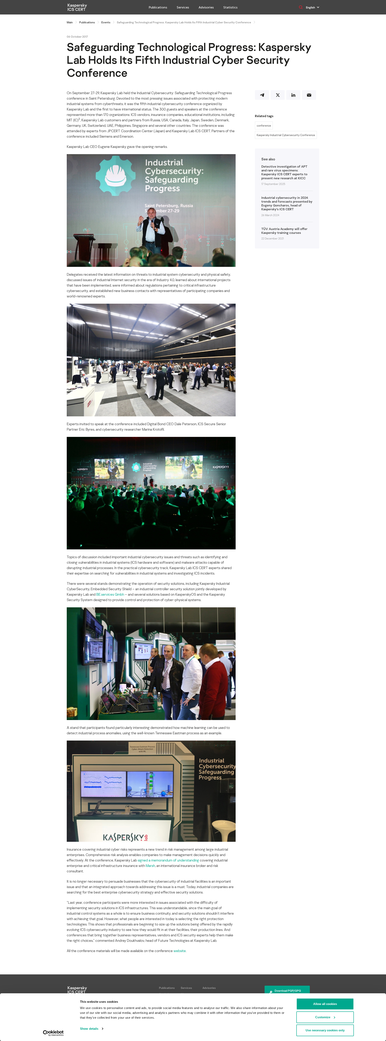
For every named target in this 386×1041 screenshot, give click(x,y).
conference (264, 125)
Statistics (230, 7)
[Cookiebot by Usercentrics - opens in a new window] (53, 1033)
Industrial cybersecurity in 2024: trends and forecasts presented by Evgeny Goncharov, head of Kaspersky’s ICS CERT (286, 203)
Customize (322, 1017)
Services (183, 7)
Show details (89, 1028)
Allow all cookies (325, 1004)
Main (70, 22)
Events (105, 22)
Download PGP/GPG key (288, 993)
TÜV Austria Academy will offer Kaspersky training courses (284, 231)
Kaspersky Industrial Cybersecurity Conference (286, 135)
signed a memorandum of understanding (168, 860)
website (179, 950)
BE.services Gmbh (110, 594)
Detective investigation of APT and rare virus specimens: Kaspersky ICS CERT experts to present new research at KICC (284, 172)
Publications (158, 7)
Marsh (150, 865)
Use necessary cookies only (325, 1030)
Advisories (206, 7)
